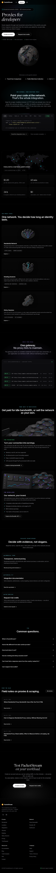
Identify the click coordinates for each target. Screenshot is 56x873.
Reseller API (32, 825)
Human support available (47, 868)
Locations (4, 825)
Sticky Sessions (5, 835)
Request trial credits (24, 34)
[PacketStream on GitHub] (6, 814)
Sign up (22, 2)
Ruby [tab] (35, 116)
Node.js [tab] (17, 116)
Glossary (4, 830)
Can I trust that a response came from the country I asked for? (20, 661)
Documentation (5, 848)
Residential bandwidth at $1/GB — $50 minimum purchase (17, 9)
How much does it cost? (9, 650)
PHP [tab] (31, 116)
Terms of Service (33, 853)
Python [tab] (10, 116)
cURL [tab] (5, 116)
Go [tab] (21, 116)
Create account (8, 34)
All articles (50, 691)
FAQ (3, 856)
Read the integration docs (19, 134)
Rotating (4, 833)
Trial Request (5, 841)
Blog (3, 851)
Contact (3, 859)
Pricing (3, 838)
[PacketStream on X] (3, 814)
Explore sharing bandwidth (14, 465)
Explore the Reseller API (13, 516)
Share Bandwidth (33, 822)
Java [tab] (26, 116)
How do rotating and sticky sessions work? (15, 655)
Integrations (4, 827)
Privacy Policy (32, 856)
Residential (4, 822)
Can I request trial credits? (10, 667)
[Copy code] (52, 116)
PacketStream (8, 2)
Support (31, 851)
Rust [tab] (40, 116)
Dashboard (32, 827)
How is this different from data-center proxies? (16, 644)
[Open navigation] (27, 2)
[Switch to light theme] (16, 2)
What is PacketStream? (9, 639)
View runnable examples (38, 134)
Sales (30, 848)
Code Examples (5, 853)
